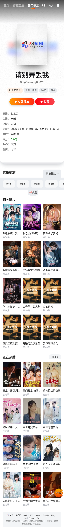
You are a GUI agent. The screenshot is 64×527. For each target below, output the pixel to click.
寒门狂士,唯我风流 (32, 390)
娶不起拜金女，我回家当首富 (52, 343)
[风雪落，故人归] (32, 290)
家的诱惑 (48, 306)
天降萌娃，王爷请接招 (12, 500)
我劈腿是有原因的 (12, 269)
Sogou (31, 518)
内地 (53, 90)
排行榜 (18, 515)
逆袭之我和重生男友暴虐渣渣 (52, 500)
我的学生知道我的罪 (52, 269)
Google (46, 515)
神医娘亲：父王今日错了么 (12, 427)
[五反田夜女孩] (12, 327)
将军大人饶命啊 (51, 464)
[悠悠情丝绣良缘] (52, 375)
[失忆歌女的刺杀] (32, 254)
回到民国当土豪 (31, 500)
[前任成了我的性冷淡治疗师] (52, 217)
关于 (11, 515)
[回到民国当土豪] (32, 485)
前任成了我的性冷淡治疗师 (52, 233)
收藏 (46, 101)
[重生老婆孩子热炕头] (32, 411)
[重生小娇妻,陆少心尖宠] (12, 375)
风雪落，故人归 (31, 306)
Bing (53, 515)
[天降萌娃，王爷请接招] (12, 485)
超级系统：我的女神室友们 (12, 233)
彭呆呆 (14, 113)
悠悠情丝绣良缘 (51, 390)
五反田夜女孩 (10, 343)
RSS (31, 515)
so (25, 518)
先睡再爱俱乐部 (31, 343)
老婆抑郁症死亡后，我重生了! (12, 464)
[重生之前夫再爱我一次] (52, 411)
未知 (13, 118)
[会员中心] (58, 5)
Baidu (38, 515)
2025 (43, 90)
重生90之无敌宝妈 (32, 464)
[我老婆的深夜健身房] (32, 217)
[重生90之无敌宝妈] (32, 448)
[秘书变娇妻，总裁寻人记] (12, 290)
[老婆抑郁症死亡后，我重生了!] (12, 448)
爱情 (27, 90)
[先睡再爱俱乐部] (32, 327)
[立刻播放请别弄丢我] (32, 44)
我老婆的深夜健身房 (32, 233)
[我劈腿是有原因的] (12, 254)
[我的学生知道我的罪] (52, 254)
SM (38, 518)
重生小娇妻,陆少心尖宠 (12, 390)
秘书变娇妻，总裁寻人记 (12, 306)
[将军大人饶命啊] (52, 448)
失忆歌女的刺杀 (31, 269)
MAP (25, 515)
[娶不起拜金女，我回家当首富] (52, 327)
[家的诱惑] (52, 290)
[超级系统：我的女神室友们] (12, 217)
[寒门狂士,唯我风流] (32, 375)
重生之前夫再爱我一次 (52, 427)
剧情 (34, 90)
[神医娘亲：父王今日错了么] (12, 411)
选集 (34, 192)
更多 (54, 356)
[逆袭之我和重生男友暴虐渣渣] (52, 485)
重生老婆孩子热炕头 (32, 427)
